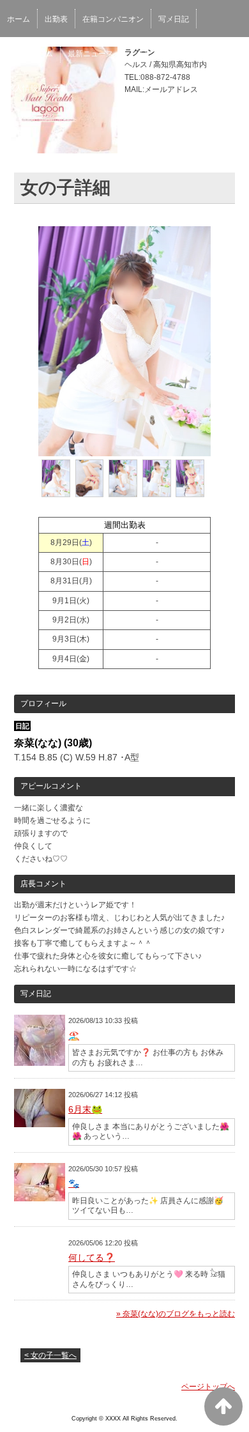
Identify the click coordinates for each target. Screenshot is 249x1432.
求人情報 (22, 88)
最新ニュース (91, 53)
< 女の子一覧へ (50, 1355)
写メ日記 (173, 19)
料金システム (30, 53)
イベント (143, 53)
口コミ (185, 53)
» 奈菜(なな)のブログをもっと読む (175, 1313)
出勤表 (56, 19)
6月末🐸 (85, 1109)
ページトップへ (208, 1386)
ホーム (18, 19)
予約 (60, 88)
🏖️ (73, 1036)
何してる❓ (91, 1257)
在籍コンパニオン (113, 19)
